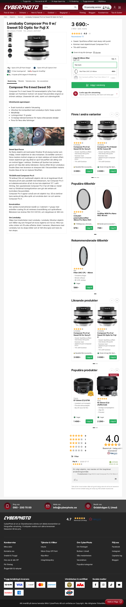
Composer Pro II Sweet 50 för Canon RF (107, 148)
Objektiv (12, 17)
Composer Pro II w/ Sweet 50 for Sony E (82, 148)
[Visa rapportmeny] (116, 479)
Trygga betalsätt (88, 1)
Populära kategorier (85, 564)
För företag (8, 564)
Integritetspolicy (47, 560)
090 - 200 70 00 (22, 507)
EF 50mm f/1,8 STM (82, 400)
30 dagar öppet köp (58, 1)
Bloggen (92, 13)
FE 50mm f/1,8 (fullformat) (103, 404)
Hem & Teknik (36, 13)
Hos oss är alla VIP (11, 560)
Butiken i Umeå (83, 551)
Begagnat (64, 13)
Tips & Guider (116, 13)
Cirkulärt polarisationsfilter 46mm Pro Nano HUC (82, 218)
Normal (20, 17)
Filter (76, 456)
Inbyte (43, 547)
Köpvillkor (45, 555)
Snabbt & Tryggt (10, 555)
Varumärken (81, 560)
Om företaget (82, 547)
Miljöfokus (102, 1)
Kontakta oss (9, 551)
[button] (82, 519)
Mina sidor (8, 547)
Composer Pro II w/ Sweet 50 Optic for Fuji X (106, 335)
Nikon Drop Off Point (49, 551)
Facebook (116, 547)
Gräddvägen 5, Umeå (105, 507)
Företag (83, 13)
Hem (5, 17)
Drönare (22, 13)
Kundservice (103, 13)
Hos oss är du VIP (41, 1)
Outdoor (51, 13)
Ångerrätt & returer (13, 568)
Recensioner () (77, 36)
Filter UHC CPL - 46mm (83, 273)
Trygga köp (27, 1)
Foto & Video (9, 13)
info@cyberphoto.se (65, 507)
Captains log (117, 555)
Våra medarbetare (84, 555)
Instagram (116, 551)
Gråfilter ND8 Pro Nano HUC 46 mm (106, 215)
